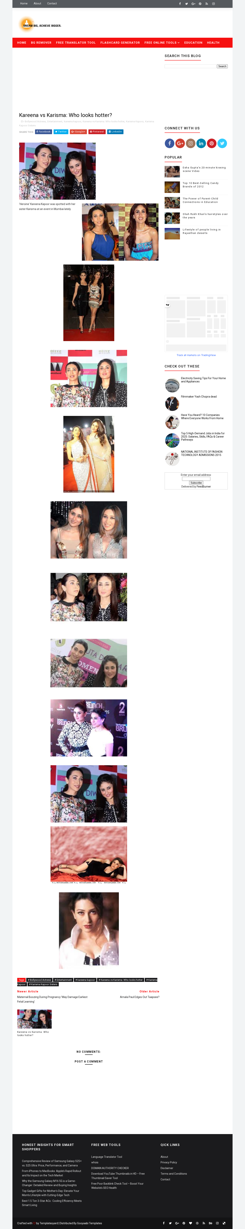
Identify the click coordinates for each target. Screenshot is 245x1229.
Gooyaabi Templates (89, 1223)
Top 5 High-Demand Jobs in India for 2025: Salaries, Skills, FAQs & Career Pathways (203, 436)
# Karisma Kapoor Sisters (43, 984)
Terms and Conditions (174, 1173)
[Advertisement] (157, 23)
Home (24, 3)
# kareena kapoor (85, 979)
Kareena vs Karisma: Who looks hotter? (33, 1034)
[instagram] (213, 4)
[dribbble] (197, 1223)
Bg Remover (41, 42)
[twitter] (186, 4)
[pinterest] (200, 4)
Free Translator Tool (76, 42)
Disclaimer (167, 1168)
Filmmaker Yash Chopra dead (199, 396)
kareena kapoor (72, 121)
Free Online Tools (161, 42)
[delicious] (224, 1223)
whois (94, 1162)
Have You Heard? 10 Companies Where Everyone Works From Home (202, 416)
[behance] (210, 1223)
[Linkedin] (220, 4)
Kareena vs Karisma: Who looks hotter (103, 121)
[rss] (207, 4)
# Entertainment (63, 979)
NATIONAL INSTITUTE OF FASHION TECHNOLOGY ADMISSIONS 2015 (201, 453)
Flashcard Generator (120, 42)
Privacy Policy (169, 1162)
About (37, 3)
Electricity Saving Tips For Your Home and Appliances (203, 380)
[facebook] (180, 4)
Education (193, 42)
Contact (52, 3)
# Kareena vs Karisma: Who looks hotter (121, 979)
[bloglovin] (190, 1223)
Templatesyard (49, 1223)
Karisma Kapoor (135, 121)
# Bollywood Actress (39, 979)
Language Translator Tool (106, 1156)
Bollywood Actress (35, 121)
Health (213, 42)
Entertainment (54, 121)
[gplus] (193, 4)
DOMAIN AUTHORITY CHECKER (110, 1168)
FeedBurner (204, 486)
